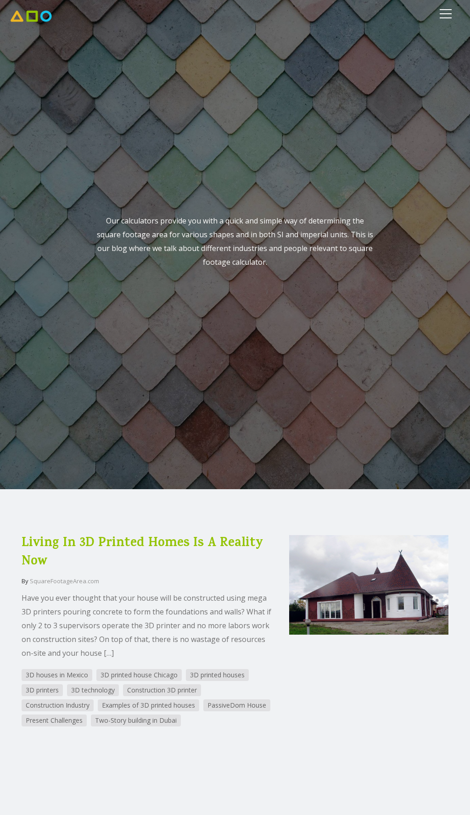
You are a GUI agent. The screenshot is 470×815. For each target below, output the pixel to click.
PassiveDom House (236, 705)
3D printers (42, 690)
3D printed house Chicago (139, 674)
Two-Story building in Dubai (136, 720)
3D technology (93, 690)
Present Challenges (54, 720)
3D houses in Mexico (57, 674)
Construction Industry (58, 705)
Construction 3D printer (162, 690)
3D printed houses (217, 674)
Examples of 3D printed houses (148, 705)
